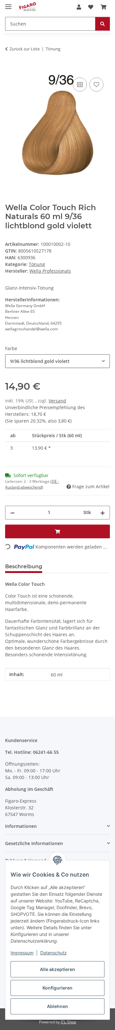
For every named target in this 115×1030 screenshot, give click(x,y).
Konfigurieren (57, 987)
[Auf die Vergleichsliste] (80, 84)
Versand (57, 401)
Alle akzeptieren (57, 969)
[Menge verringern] (12, 512)
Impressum (22, 952)
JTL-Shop (68, 1022)
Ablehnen (57, 1006)
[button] (79, 7)
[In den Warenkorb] (10, 68)
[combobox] (57, 361)
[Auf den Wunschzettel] (96, 84)
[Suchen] (102, 24)
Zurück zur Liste (25, 49)
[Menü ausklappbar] (8, 4)
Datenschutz (53, 952)
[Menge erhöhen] (103, 512)
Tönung (37, 264)
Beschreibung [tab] (23, 566)
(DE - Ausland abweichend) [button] (32, 484)
